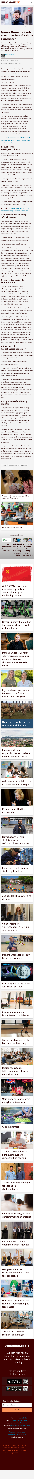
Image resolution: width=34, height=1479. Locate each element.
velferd (4, 465)
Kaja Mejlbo (23, 1418)
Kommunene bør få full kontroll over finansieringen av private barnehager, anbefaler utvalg (15, 140)
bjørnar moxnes (14, 465)
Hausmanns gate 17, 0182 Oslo (20, 1425)
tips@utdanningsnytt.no (20, 1420)
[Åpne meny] (31, 2)
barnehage (24, 465)
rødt (3, 468)
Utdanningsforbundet (19, 1423)
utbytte (9, 468)
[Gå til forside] (11, 2)
